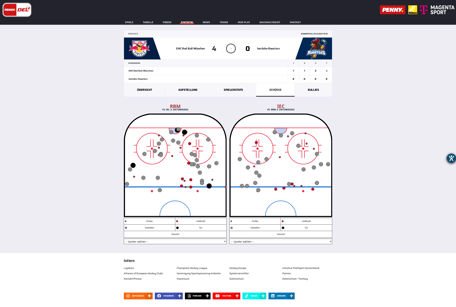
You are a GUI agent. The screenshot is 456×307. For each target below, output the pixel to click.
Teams (224, 22)
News (206, 22)
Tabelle (148, 22)
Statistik (187, 22)
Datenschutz (236, 279)
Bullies (313, 90)
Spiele (129, 22)
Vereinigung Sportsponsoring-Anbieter (199, 273)
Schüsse (275, 90)
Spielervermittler (239, 273)
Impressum (183, 279)
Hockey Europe (237, 268)
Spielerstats (233, 90)
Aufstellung (187, 90)
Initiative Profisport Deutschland (300, 268)
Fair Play (244, 22)
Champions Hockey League (192, 268)
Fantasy (295, 22)
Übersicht (144, 90)
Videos (167, 22)
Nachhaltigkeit (270, 22)
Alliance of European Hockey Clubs (143, 273)
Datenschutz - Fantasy (295, 279)
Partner (286, 273)
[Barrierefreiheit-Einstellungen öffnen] (451, 158)
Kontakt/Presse (133, 279)
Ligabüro (129, 268)
